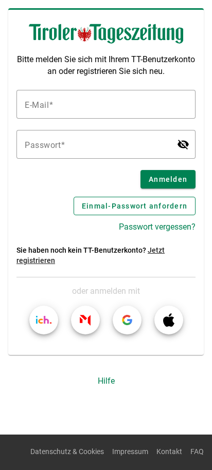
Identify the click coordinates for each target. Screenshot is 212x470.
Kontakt (169, 451)
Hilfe (106, 381)
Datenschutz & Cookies (67, 451)
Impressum (130, 451)
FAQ (197, 451)
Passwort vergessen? (157, 227)
